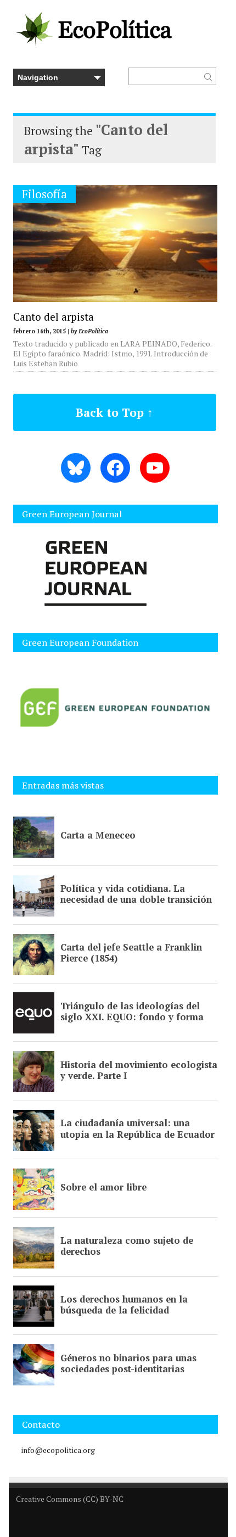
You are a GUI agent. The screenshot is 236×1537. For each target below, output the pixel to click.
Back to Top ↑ (114, 412)
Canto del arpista (53, 316)
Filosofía (44, 194)
